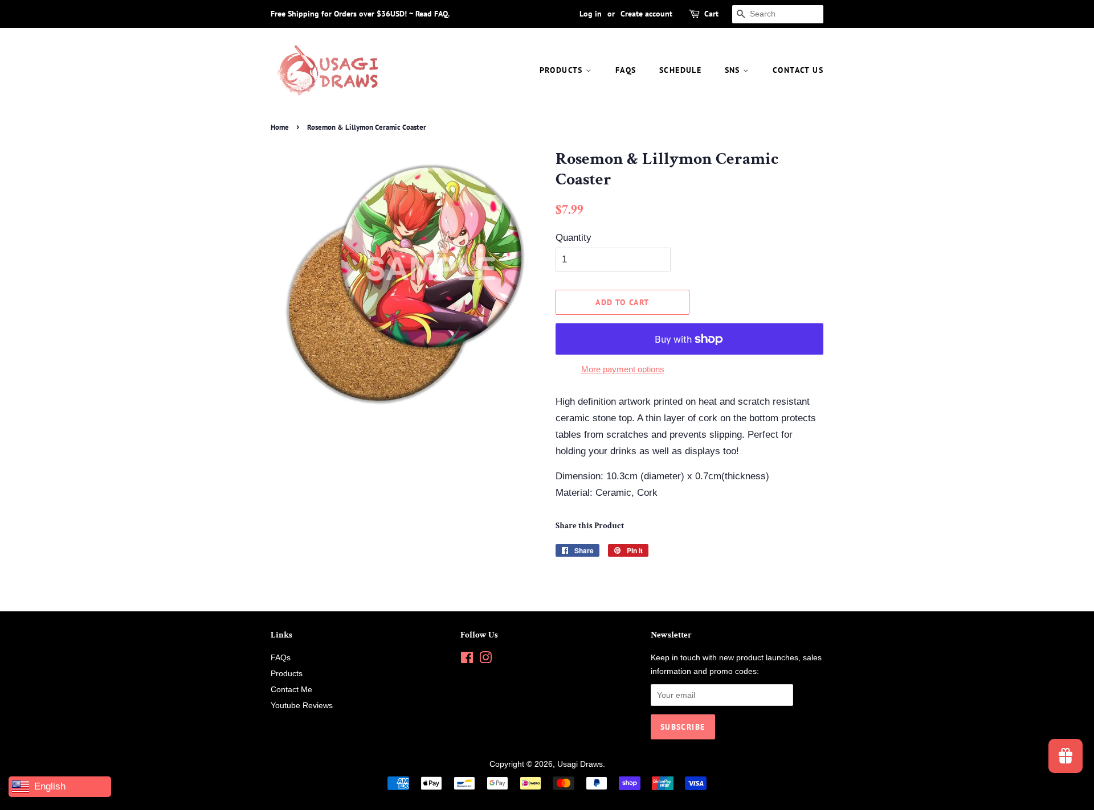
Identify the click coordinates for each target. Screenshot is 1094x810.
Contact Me (291, 689)
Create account (646, 14)
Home (280, 127)
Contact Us (798, 70)
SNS (734, 70)
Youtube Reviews (302, 705)
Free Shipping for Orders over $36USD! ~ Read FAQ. (360, 14)
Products (563, 70)
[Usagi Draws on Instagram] (485, 659)
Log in (590, 14)
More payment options (622, 369)
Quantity (573, 237)
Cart (711, 14)
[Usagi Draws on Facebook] (466, 659)
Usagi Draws (580, 763)
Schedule (680, 70)
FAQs (625, 70)
